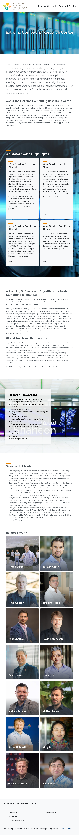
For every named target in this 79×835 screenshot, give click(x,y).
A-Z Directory (10, 813)
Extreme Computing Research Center (57, 6)
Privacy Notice (66, 829)
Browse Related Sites (16, 821)
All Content (13, 817)
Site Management (48, 813)
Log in (47, 817)
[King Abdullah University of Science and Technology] (15, 6)
